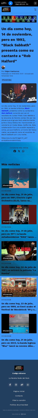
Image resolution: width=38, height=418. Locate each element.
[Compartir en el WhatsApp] (23, 151)
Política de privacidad (19, 405)
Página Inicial (18, 391)
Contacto (19, 396)
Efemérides (6, 80)
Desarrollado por (16, 414)
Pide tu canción (19, 400)
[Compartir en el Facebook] (15, 151)
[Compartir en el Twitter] (19, 151)
